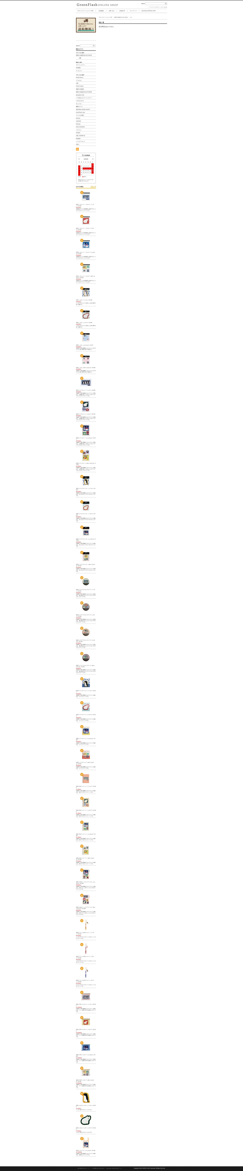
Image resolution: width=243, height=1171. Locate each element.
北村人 (77, 144)
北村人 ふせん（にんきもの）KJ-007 (84, 345)
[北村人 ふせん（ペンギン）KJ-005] (86, 292)
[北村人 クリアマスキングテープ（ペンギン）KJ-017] (86, 582)
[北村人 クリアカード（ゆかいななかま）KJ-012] (86, 455)
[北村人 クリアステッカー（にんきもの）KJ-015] (86, 531)
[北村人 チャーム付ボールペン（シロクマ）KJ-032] (86, 948)
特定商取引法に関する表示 (98, 1168)
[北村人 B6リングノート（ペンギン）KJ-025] (86, 778)
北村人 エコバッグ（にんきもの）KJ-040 (85, 1150)
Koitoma (78, 118)
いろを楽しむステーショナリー (84, 97)
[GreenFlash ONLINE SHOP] (97, 6)
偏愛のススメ (79, 106)
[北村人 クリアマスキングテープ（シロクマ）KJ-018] (86, 607)
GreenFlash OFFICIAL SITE (148, 11)
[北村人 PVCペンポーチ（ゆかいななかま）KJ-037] (86, 1072)
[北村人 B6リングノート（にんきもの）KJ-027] (86, 826)
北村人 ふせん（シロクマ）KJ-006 (84, 322)
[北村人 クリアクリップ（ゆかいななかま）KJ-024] (86, 754)
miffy (77, 83)
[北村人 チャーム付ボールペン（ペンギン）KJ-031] (86, 925)
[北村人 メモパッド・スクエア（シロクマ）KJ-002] (86, 220)
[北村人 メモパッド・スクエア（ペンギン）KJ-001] (86, 196)
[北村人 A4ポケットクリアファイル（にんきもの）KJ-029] (86, 874)
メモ (80, 58)
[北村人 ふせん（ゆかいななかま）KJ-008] (86, 360)
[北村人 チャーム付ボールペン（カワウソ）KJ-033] (86, 972)
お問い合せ (111, 11)
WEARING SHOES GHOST (83, 109)
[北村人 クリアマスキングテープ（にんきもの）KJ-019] (86, 632)
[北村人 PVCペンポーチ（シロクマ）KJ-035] (86, 1021)
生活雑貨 (78, 67)
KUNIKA (78, 132)
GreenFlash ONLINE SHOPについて (114, 1168)
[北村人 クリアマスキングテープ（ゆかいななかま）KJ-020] (86, 657)
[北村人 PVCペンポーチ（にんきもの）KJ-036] (86, 1047)
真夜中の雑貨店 (80, 89)
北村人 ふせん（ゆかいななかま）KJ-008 (85, 367)
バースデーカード (80, 141)
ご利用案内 (101, 11)
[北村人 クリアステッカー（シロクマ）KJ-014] (86, 506)
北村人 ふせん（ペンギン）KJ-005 (84, 300)
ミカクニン (79, 130)
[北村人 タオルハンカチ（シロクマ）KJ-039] (86, 1120)
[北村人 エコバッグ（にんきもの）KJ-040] (86, 1142)
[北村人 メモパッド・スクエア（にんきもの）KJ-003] (86, 244)
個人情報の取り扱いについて (84, 1168)
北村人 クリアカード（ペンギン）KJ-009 (85, 390)
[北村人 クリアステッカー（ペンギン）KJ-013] (86, 480)
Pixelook (78, 124)
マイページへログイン (155, 7)
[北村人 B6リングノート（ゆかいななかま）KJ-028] (86, 850)
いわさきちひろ (80, 100)
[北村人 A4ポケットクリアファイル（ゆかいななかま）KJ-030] (86, 899)
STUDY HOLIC (80, 86)
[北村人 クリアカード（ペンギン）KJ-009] (86, 382)
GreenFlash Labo (80, 112)
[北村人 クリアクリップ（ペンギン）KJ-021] (86, 683)
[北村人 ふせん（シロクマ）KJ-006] (86, 315)
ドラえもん (79, 80)
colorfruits (78, 121)
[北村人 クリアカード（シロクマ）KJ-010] (86, 406)
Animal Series (79, 77)
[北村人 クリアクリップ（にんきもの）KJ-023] (86, 731)
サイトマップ (133, 11)
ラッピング (79, 70)
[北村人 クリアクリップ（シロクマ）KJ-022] (86, 707)
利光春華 (78, 138)
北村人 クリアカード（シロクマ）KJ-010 (85, 414)
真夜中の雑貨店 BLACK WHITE (121, 17)
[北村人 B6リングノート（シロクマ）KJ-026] (86, 802)
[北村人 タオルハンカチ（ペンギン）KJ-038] (86, 1097)
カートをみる (164, 7)
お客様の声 (122, 11)
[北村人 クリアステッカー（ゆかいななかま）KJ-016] (86, 556)
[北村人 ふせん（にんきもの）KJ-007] (86, 337)
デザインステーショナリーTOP (85, 11)
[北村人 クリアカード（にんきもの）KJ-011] (86, 430)
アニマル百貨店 (80, 115)
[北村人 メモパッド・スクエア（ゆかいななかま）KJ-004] (86, 268)
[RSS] (77, 149)
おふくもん (79, 103)
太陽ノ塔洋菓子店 (80, 135)
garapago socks (80, 95)
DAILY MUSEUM (80, 127)
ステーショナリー (80, 65)
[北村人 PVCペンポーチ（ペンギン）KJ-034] (86, 996)
